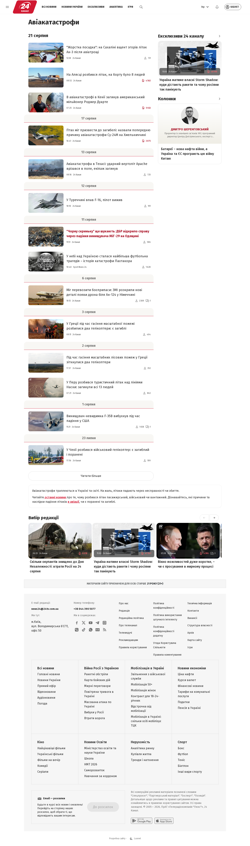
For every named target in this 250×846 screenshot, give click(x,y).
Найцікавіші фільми (51, 748)
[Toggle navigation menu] (7, 7)
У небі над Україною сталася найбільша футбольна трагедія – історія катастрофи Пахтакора (107, 258)
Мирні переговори (97, 686)
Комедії (42, 766)
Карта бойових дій (97, 680)
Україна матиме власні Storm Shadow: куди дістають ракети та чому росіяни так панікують (189, 84)
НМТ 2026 (90, 764)
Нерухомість (140, 742)
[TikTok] (84, 630)
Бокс (181, 748)
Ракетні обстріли (96, 674)
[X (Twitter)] (84, 623)
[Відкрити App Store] (163, 821)
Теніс (181, 760)
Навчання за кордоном (100, 776)
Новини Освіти (95, 742)
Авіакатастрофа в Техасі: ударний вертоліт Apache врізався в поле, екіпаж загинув (106, 166)
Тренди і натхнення (145, 760)
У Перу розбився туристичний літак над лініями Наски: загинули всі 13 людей (104, 384)
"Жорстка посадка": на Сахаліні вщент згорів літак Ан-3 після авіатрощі (106, 49)
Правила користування (133, 647)
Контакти (193, 610)
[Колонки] (219, 99)
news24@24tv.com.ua (44, 608)
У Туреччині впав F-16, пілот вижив (94, 200)
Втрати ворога (94, 718)
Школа (89, 758)
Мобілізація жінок (143, 690)
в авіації (73, 501)
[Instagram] (104, 623)
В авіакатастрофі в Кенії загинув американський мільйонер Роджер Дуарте (105, 99)
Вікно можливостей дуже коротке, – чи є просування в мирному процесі (186, 564)
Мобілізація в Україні (147, 668)
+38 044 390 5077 (85, 608)
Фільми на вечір (48, 760)
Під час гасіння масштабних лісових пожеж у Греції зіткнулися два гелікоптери (107, 359)
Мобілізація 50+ (141, 684)
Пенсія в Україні (189, 708)
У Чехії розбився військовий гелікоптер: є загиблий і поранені (107, 452)
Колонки (167, 98)
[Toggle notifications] (217, 7)
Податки (184, 702)
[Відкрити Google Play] (141, 821)
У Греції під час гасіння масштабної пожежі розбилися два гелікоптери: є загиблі (100, 326)
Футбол (183, 754)
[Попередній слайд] (204, 517)
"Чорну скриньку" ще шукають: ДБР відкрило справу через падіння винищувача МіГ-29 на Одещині (107, 233)
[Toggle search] (141, 7)
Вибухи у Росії (94, 712)
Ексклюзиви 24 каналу (181, 36)
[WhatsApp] (90, 630)
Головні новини (48, 674)
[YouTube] (90, 623)
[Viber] (77, 630)
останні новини (55, 497)
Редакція (124, 610)
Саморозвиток (94, 770)
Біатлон (183, 766)
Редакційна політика (131, 618)
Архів (190, 632)
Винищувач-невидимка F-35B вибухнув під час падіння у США (103, 418)
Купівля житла (141, 754)
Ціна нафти (186, 674)
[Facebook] (77, 623)
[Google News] (97, 630)
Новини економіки (192, 668)
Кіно (40, 742)
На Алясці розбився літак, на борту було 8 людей (105, 75)
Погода (42, 703)
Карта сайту (194, 640)
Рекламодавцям (128, 640)
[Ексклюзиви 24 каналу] (219, 36)
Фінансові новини (190, 686)
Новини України (72, 6)
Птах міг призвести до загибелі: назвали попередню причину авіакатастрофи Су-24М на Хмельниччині (108, 132)
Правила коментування (167, 654)
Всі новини (49, 6)
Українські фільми (50, 754)
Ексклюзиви (96, 6)
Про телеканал (128, 625)
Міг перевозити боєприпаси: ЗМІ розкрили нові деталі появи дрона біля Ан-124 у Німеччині (104, 292)
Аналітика (116, 6)
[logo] (25, 7)
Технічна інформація (199, 603)
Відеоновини (46, 692)
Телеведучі (125, 632)
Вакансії (192, 618)
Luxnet (137, 838)
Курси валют (187, 680)
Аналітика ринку (142, 748)
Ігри (130, 6)
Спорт (182, 742)
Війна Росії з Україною (101, 668)
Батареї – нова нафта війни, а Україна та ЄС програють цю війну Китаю (187, 154)
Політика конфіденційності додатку (163, 631)
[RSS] (104, 630)
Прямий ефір (46, 686)
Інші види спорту (190, 771)
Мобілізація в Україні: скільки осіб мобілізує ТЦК (146, 721)
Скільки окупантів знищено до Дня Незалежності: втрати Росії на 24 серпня (57, 566)
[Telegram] (97, 623)
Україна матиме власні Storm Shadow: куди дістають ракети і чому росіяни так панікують (123, 566)
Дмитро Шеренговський (190, 129)
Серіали (42, 771)
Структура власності (199, 625)
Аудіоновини (46, 697)
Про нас (123, 603)
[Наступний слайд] (214, 517)
